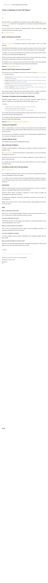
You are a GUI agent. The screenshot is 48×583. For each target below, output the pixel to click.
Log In (1, 350)
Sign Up (4, 350)
